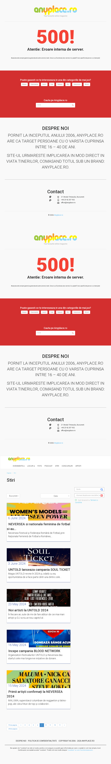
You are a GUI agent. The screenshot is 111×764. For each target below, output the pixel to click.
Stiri (68, 84)
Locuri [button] (30, 466)
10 (55, 725)
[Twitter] (50, 200)
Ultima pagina (12, 729)
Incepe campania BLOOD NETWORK (34, 651)
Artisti (87, 84)
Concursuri (77, 84)
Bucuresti (13, 496)
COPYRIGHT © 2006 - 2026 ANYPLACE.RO (76, 741)
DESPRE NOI (21, 741)
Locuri (44, 84)
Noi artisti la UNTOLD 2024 (28, 610)
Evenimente (34, 84)
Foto (51, 84)
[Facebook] (50, 197)
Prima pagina (13, 725)
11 (60, 725)
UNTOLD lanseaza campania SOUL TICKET (39, 570)
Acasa (24, 84)
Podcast (59, 84)
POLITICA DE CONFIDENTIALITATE (42, 741)
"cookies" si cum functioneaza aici (80, 750)
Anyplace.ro (58, 215)
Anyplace (55, 10)
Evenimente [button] (18, 466)
